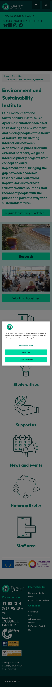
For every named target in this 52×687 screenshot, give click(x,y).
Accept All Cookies (25, 359)
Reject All (26, 352)
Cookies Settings (26, 345)
